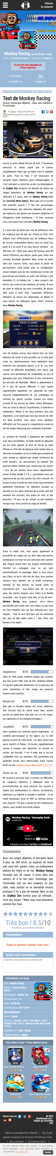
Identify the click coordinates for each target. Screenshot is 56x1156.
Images (40, 81)
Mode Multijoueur (12, 1012)
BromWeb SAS (48, 1121)
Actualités (15, 81)
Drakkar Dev (38, 91)
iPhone (28, 1030)
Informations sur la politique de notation (28, 927)
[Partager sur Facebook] (43, 111)
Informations (15, 76)
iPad (21, 1030)
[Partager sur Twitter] (47, 111)
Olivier (13, 111)
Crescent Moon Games (22, 91)
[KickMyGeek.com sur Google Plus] (29, 1116)
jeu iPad (48, 91)
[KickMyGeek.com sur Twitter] (19, 1116)
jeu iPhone (7, 91)
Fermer (48, 1152)
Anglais (25, 1034)
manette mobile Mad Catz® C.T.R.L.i (33, 765)
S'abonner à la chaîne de (31, 844)
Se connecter (47, 6)
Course (14, 1016)
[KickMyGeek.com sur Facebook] (24, 1116)
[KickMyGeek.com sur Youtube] (5, 1119)
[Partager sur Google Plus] (51, 111)
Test (40, 76)
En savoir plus (22, 1151)
